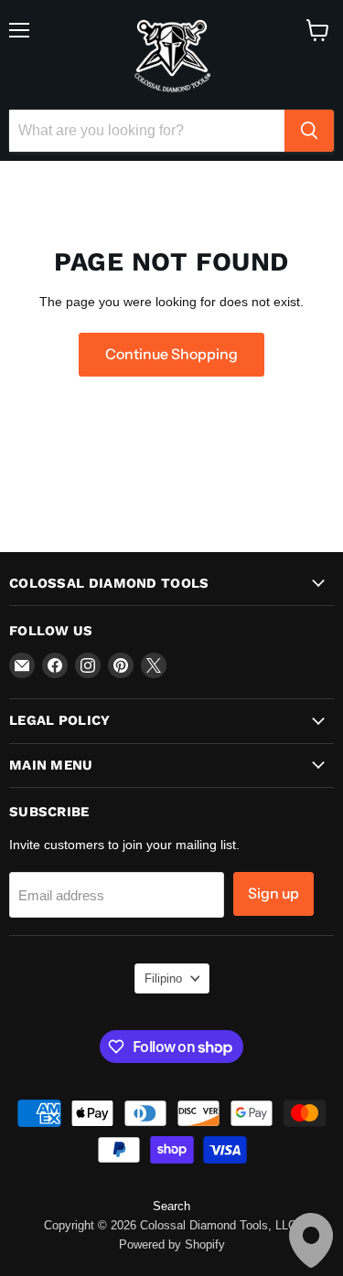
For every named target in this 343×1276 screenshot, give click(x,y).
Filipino (163, 978)
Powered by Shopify (172, 1244)
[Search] (309, 131)
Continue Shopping (171, 354)
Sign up (273, 893)
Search (171, 1206)
